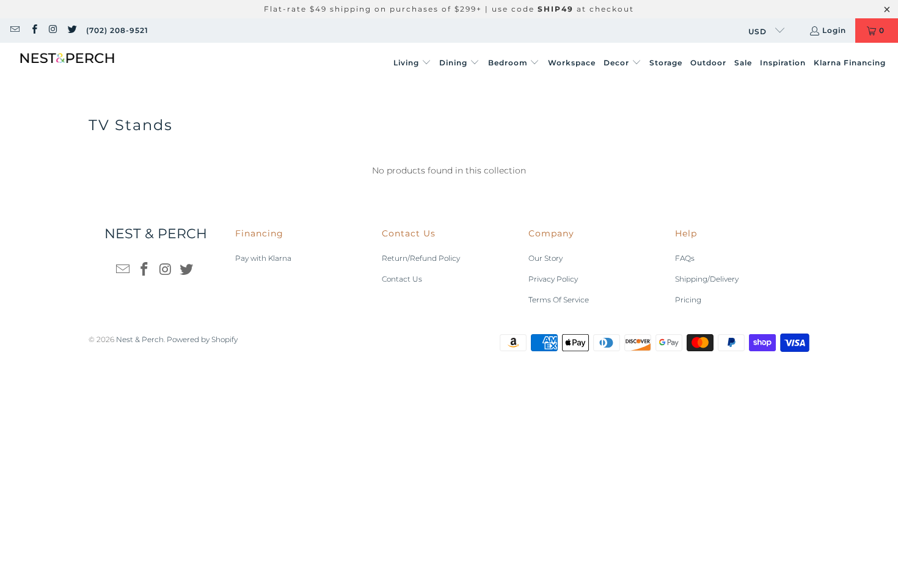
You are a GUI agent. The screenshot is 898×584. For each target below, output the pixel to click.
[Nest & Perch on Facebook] (33, 30)
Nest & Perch (140, 339)
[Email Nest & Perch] (14, 30)
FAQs (685, 258)
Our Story (545, 258)
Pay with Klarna (263, 258)
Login (834, 30)
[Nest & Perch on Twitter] (72, 30)
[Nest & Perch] (67, 63)
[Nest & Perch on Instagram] (53, 30)
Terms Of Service (558, 299)
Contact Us (402, 278)
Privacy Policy (553, 278)
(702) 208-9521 (117, 30)
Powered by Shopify (202, 339)
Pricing (688, 299)
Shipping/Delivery (707, 278)
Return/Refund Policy (421, 258)
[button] (412, 63)
